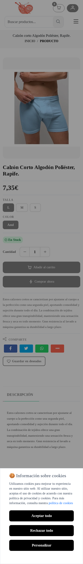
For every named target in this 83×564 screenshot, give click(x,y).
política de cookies (61, 503)
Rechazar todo (41, 530)
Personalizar (41, 545)
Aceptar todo (41, 516)
